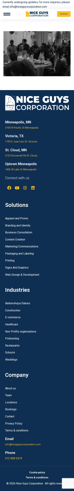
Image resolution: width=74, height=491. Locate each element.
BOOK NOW (63, 14)
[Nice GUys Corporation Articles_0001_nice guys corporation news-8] (37, 53)
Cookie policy (37, 472)
